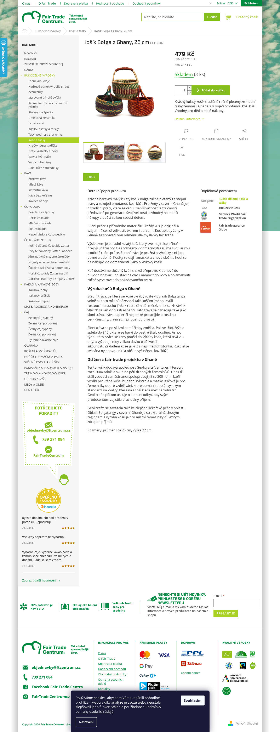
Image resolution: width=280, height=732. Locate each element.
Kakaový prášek (39, 295)
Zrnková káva (37, 179)
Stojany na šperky (40, 112)
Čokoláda (32, 207)
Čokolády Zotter (37, 240)
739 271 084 (53, 439)
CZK (231, 3)
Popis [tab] (91, 177)
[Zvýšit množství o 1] (189, 88)
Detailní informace (187, 119)
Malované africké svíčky (44, 98)
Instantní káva (38, 190)
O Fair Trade (47, 3)
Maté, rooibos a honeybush (46, 306)
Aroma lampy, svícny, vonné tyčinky (47, 105)
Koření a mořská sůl (40, 351)
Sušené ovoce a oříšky (41, 362)
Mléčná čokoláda (40, 223)
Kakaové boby (37, 290)
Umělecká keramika (41, 118)
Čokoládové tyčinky (41, 212)
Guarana (31, 345)
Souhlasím (192, 700)
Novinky (30, 53)
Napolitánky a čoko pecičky (46, 234)
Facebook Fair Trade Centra (57, 686)
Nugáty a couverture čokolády (49, 262)
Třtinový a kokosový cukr (45, 373)
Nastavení (86, 722)
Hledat (212, 17)
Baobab (30, 59)
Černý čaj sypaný (40, 329)
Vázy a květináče (39, 157)
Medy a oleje (34, 384)
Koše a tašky (36, 140)
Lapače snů (36, 123)
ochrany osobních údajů (95, 711)
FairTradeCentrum (48, 455)
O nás (26, 3)
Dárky (29, 70)
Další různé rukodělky (43, 168)
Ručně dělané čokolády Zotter (48, 246)
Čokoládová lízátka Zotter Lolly (49, 268)
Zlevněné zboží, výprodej (43, 64)
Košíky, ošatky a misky (43, 129)
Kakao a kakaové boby (41, 284)
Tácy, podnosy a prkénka (45, 134)
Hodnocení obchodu (110, 3)
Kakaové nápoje (39, 301)
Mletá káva (35, 184)
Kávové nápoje (38, 201)
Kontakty (104, 689)
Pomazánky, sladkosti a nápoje (48, 368)
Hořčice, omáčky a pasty (43, 357)
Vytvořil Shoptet (247, 723)
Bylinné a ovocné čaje (43, 340)
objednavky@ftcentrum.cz (48, 430)
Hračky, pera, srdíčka (42, 145)
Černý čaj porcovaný (42, 334)
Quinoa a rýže (35, 379)
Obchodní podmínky (146, 3)
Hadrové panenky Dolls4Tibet (48, 87)
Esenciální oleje (39, 81)
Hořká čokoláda (39, 218)
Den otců (31, 390)
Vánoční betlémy (39, 162)
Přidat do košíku (213, 90)
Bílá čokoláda (37, 229)
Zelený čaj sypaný (40, 318)
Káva (28, 173)
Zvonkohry (35, 92)
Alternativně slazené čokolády (49, 257)
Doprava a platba (76, 3)
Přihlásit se (226, 613)
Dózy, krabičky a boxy (43, 151)
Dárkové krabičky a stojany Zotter (51, 279)
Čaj (26, 312)
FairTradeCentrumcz (51, 696)
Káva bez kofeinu (40, 195)
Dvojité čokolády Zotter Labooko (50, 251)
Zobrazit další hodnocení (39, 580)
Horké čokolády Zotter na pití (48, 273)
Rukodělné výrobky (39, 75)
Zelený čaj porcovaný (42, 323)
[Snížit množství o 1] (189, 92)
